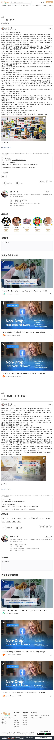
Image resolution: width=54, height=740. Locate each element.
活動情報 (35, 164)
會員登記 (42, 2)
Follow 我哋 (32, 167)
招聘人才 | (27, 734)
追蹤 (50, 29)
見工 (29, 518)
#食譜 (44, 715)
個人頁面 (25, 715)
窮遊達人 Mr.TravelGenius (37, 228)
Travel (11, 732)
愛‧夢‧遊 (8, 28)
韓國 (19, 521)
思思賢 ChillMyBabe (16, 228)
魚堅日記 (6, 228)
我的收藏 (25, 720)
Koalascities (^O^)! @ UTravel (27, 228)
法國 (25, 518)
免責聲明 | (10, 734)
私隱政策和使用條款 (12, 738)
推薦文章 (38, 5)
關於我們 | (4, 734)
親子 (21, 164)
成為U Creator (25, 5)
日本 (3, 521)
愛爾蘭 (9, 521)
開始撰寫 (49, 2)
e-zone (32, 732)
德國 (3, 518)
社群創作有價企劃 (6, 5)
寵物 (25, 164)
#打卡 (40, 715)
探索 (33, 5)
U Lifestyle (5, 732)
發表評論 (5, 242)
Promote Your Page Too (6, 147)
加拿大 (48, 518)
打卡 (10, 164)
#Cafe (48, 715)
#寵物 (32, 715)
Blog (28, 732)
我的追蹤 (25, 722)
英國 (14, 521)
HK (15, 732)
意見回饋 (16, 724)
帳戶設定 (25, 718)
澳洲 (8, 518)
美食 (17, 164)
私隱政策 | (21, 734)
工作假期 (41, 518)
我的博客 (25, 724)
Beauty (19, 732)
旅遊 (2, 17)
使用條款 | (16, 734)
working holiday (16, 518)
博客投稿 (16, 727)
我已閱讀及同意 (43, 737)
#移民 (40, 718)
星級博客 (43, 5)
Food (24, 732)
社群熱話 (16, 5)
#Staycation (34, 718)
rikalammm (48, 228)
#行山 (36, 715)
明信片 (4, 176)
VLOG (15, 718)
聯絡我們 (32, 734)
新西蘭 (35, 518)
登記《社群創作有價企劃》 (19, 160)
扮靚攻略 (29, 164)
